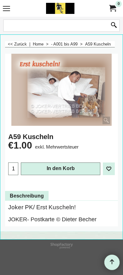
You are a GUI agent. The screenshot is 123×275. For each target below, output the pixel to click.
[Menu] (6, 9)
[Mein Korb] (112, 8)
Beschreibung (27, 196)
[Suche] (114, 25)
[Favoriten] (109, 169)
